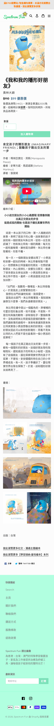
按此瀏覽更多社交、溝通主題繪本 (21, 548)
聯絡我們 (11, 614)
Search (10, 589)
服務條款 (11, 630)
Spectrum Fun (21, 716)
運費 (22, 107)
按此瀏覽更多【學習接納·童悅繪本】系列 (25, 554)
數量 (6, 121)
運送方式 (11, 621)
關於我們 (11, 605)
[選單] (49, 15)
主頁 (8, 597)
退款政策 (11, 638)
